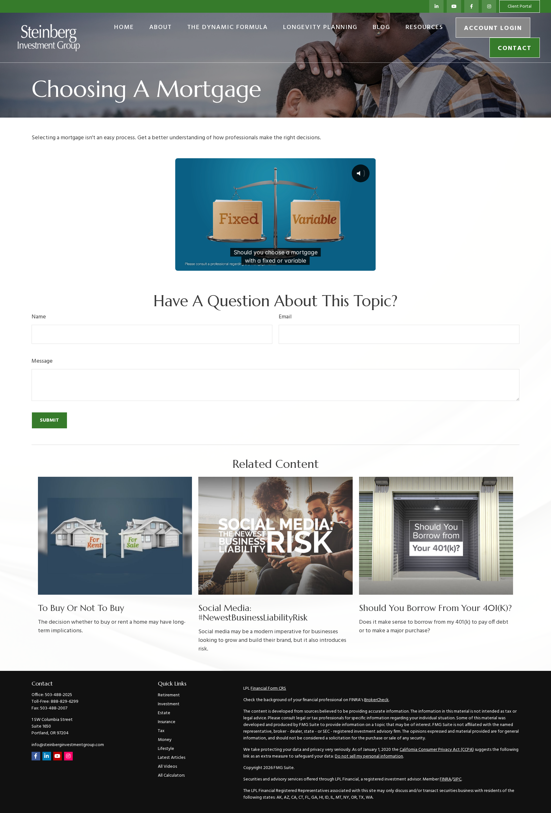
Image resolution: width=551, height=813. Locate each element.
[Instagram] (68, 756)
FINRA (445, 779)
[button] (124, 27)
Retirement (169, 695)
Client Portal (520, 6)
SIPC (457, 779)
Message (42, 361)
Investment (169, 704)
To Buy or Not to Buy (81, 608)
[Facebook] (471, 6)
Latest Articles (171, 757)
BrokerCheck (376, 700)
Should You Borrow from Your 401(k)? (435, 608)
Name (39, 317)
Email (285, 317)
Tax (161, 731)
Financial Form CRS (268, 688)
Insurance (166, 722)
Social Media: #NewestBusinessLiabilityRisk (252, 613)
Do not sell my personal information (369, 756)
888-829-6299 (64, 701)
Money (165, 740)
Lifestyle (166, 748)
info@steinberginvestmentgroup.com (68, 745)
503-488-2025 (58, 695)
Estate (164, 713)
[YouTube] (454, 6)
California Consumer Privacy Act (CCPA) (437, 749)
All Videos (167, 766)
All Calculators (171, 775)
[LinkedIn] (436, 6)
